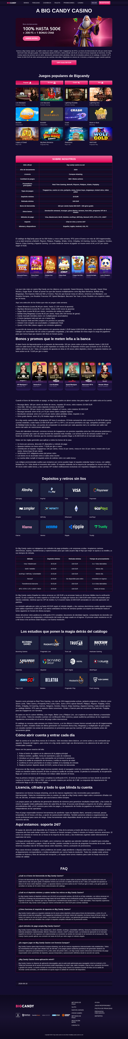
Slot (99, 82)
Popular (26, 82)
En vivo (50, 82)
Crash (75, 82)
